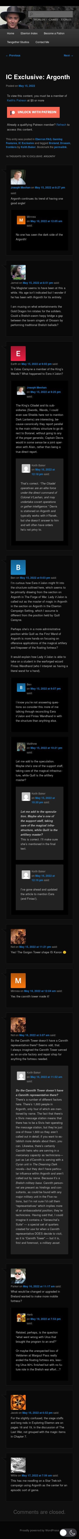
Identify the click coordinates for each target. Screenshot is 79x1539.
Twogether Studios (18, 42)
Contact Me (42, 42)
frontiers (11, 147)
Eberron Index (29, 33)
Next (68, 55)
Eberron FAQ (43, 139)
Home (10, 33)
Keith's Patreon (16, 100)
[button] (68, 1533)
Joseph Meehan (21, 187)
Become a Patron (54, 33)
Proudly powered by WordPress (39, 1530)
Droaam (65, 143)
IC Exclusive (26, 143)
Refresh (61, 124)
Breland (54, 143)
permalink (60, 147)
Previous (13, 55)
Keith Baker (28, 147)
